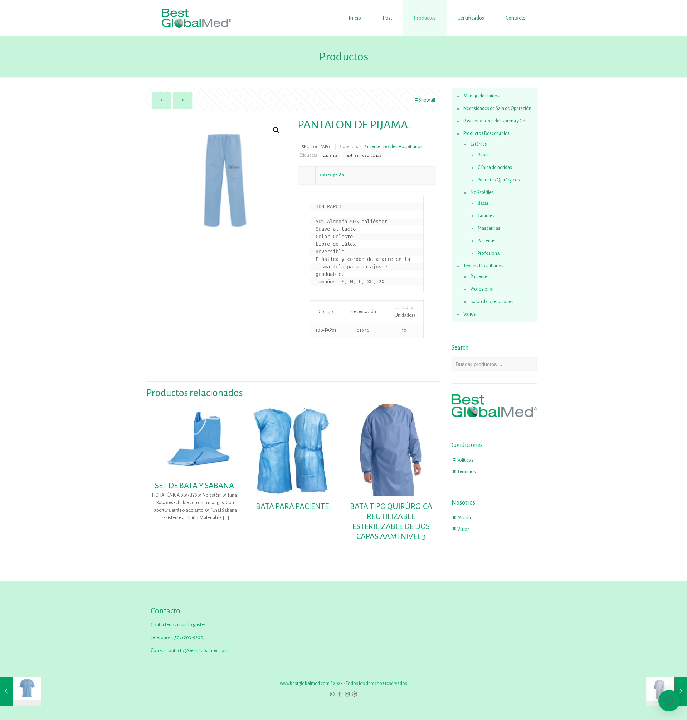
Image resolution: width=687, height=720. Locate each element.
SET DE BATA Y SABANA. (195, 485)
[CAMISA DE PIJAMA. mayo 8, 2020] (20, 691)
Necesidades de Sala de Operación (497, 108)
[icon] (354, 694)
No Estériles (482, 192)
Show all (427, 100)
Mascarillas (489, 228)
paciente (330, 155)
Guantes (486, 215)
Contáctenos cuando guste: (178, 624)
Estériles (479, 144)
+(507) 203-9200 (186, 637)
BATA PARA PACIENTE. (293, 506)
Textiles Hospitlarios (403, 146)
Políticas (465, 460)
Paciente (372, 146)
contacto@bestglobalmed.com (197, 650)
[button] (276, 130)
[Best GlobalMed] (196, 18)
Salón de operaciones (492, 301)
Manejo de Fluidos (481, 95)
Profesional (489, 253)
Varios (469, 314)
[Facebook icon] (339, 694)
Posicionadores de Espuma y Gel (494, 120)
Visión (463, 529)
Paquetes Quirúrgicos (499, 180)
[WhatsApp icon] (332, 694)
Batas (483, 154)
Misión (464, 517)
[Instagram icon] (347, 694)
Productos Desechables (486, 133)
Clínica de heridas (495, 167)
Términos (466, 471)
